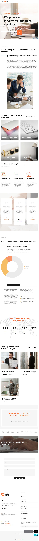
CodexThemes (21, 539)
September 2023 (24, 513)
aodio (7, 503)
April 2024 (22, 501)
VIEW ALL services (31, 165)
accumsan (3, 503)
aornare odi (11, 503)
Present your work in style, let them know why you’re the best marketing (9, 400)
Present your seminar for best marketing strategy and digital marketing (29, 373)
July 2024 (22, 496)
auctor (15, 503)
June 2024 (22, 499)
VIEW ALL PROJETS (31, 116)
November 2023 (23, 508)
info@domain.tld (7, 523)
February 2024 (23, 503)
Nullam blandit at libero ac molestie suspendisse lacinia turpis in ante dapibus (9, 373)
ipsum (2, 505)
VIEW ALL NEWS (32, 347)
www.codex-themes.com (9, 524)
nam (9, 505)
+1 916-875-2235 (7, 519)
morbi (6, 505)
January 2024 (23, 506)
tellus (12, 505)
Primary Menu (36, 1)
